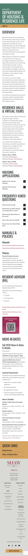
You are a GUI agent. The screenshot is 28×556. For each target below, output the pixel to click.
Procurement (8, 506)
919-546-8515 (13, 157)
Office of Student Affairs (10, 454)
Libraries (20, 491)
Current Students (20, 483)
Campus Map (20, 502)
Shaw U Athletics (14, 551)
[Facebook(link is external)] (9, 545)
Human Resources (8, 500)
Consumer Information (21, 506)
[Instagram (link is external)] (12, 545)
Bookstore (20, 494)
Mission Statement (21, 519)
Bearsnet (20, 485)
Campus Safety (7, 483)
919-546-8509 (18, 166)
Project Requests (8, 509)
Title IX (21, 533)
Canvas (20, 488)
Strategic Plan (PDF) (21, 521)
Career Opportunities (8, 503)
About (8, 491)
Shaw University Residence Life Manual (13, 245)
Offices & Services (8, 493)
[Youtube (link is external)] (19, 545)
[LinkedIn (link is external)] (16, 545)
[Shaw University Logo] (14, 464)
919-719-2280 (13, 164)
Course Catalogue (20, 496)
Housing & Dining (5, 9)
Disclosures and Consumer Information (21, 514)
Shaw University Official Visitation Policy (13, 248)
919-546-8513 (18, 159)
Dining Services (7, 450)
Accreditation (21, 509)
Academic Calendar (6, 437)
